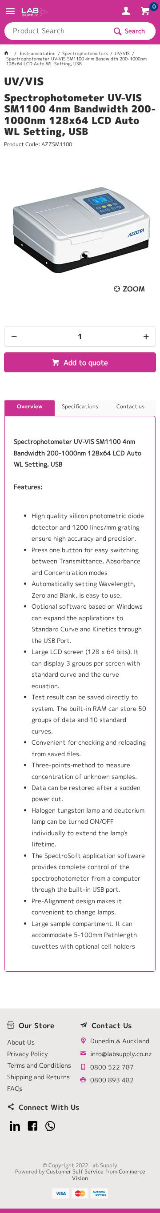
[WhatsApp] (50, 1126)
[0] (146, 12)
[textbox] (55, 31)
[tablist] (80, 686)
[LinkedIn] (15, 1126)
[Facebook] (32, 1126)
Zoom (134, 289)
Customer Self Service (75, 1171)
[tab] (29, 408)
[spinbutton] (80, 336)
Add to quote (84, 362)
